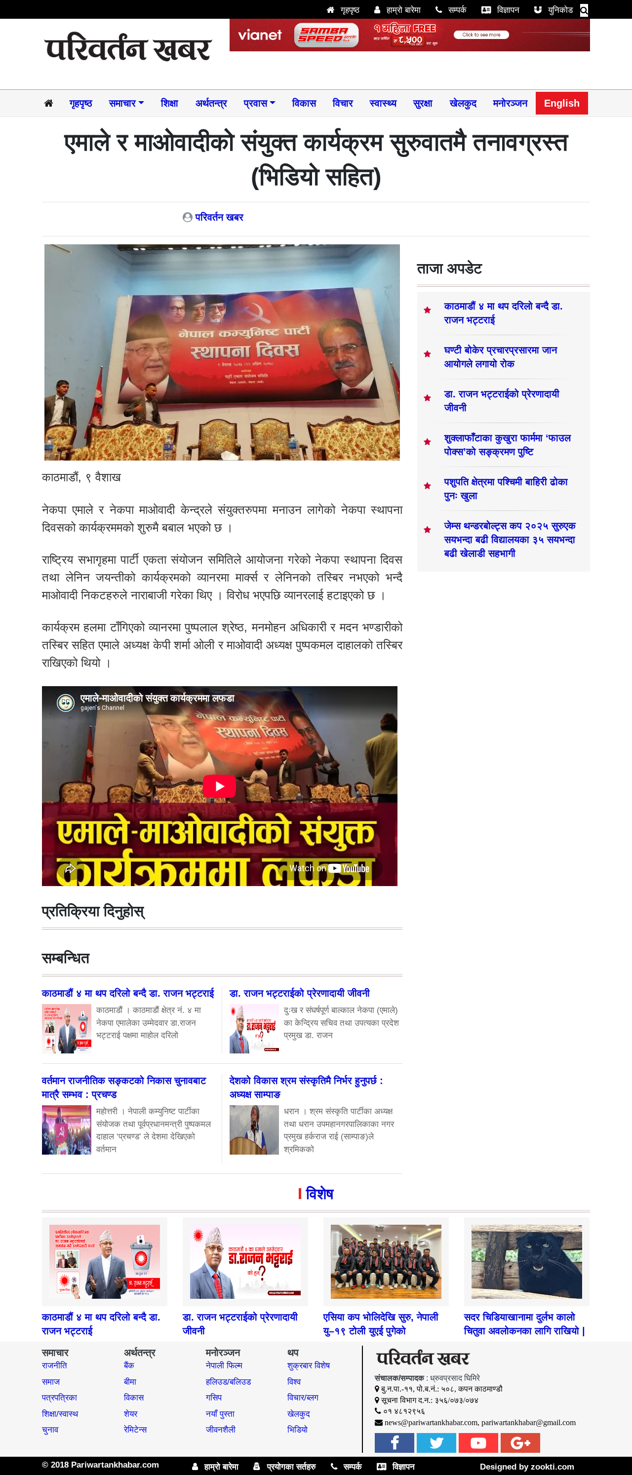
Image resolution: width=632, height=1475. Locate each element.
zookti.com (552, 1467)
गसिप (214, 1397)
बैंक (129, 1365)
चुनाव (50, 1430)
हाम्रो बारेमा (402, 10)
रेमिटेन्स (135, 1430)
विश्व (294, 1382)
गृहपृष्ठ (348, 10)
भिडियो (297, 1430)
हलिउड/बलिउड (228, 1382)
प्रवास (255, 103)
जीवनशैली (221, 1430)
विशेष (319, 1194)
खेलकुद (463, 103)
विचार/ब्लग (302, 1397)
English (562, 103)
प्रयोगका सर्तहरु (290, 1467)
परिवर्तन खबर (219, 217)
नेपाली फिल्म (224, 1365)
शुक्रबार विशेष (308, 1365)
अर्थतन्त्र (211, 103)
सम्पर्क (456, 10)
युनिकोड (559, 10)
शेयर (130, 1414)
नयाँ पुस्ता (220, 1414)
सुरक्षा (423, 103)
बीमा (130, 1382)
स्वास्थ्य (383, 103)
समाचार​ (122, 103)
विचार (343, 103)
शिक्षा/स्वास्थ (60, 1414)
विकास (304, 103)
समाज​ (51, 1382)
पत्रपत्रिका (59, 1397)
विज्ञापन (507, 10)
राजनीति (54, 1365)
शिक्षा (169, 103)
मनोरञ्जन (510, 103)
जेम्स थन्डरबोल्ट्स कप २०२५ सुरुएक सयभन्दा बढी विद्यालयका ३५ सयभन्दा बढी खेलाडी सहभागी (510, 539)
